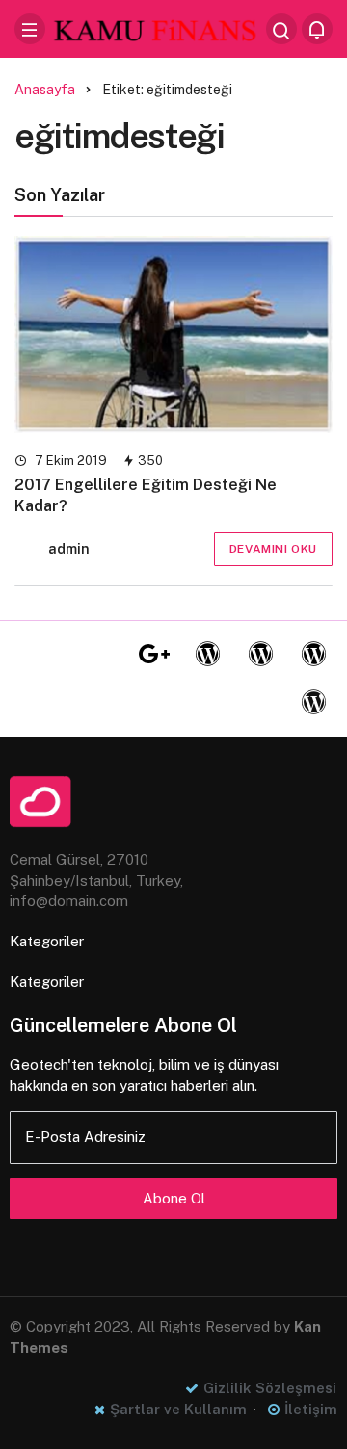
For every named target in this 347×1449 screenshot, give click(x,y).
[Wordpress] (207, 655)
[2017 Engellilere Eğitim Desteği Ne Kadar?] (173, 334)
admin (69, 548)
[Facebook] (48, 655)
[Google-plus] (154, 655)
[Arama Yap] (281, 28)
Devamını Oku (273, 549)
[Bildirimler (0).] (317, 28)
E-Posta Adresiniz (85, 1136)
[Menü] (29, 28)
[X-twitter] (101, 655)
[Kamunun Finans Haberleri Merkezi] (155, 27)
